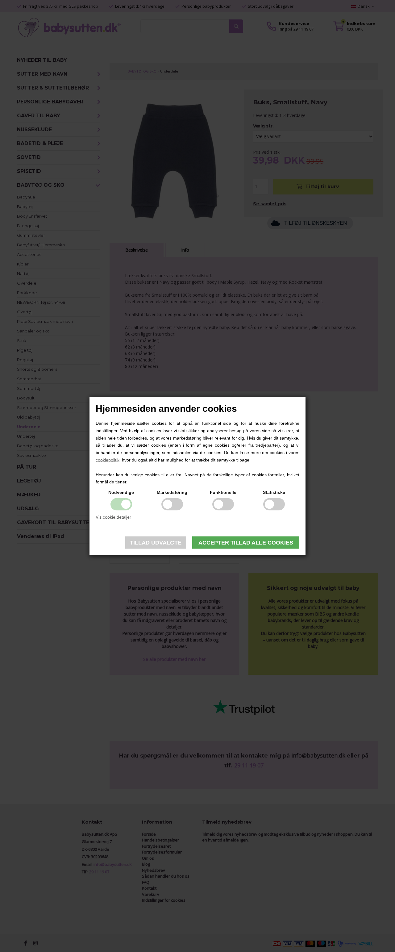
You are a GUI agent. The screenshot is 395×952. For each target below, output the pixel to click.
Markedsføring (172, 492)
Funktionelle (223, 492)
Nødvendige (121, 492)
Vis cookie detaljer (113, 517)
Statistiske (274, 492)
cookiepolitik (107, 459)
